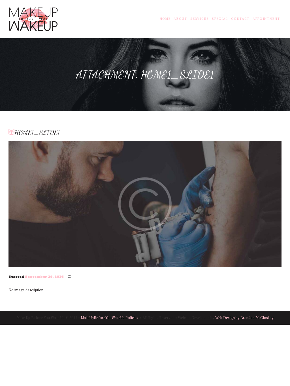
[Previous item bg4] (76, 204)
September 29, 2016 (44, 276)
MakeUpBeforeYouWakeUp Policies (109, 317)
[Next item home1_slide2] (213, 204)
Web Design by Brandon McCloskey (244, 317)
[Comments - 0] (70, 276)
